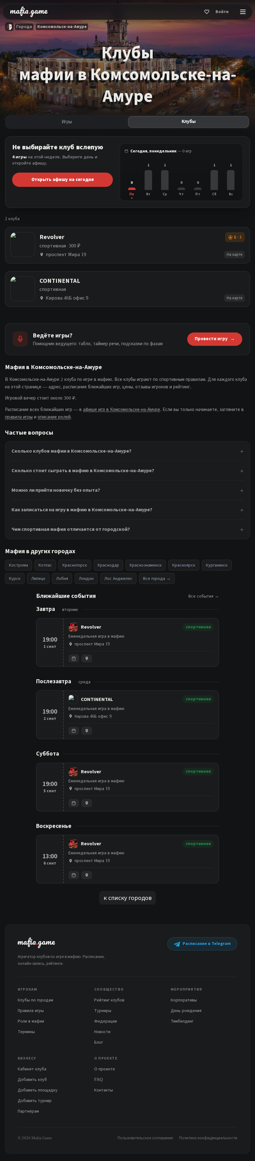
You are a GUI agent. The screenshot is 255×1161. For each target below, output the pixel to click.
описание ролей (54, 416)
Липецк (38, 578)
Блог (98, 1042)
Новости (102, 1031)
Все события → (203, 596)
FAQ (98, 1079)
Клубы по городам (35, 1000)
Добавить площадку (38, 1090)
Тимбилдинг (182, 1021)
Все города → (157, 578)
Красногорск (75, 565)
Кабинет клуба (32, 1069)
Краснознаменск (146, 565)
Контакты (103, 1090)
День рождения (186, 1010)
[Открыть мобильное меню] (242, 11)
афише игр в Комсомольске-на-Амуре (121, 409)
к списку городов (127, 897)
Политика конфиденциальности (208, 1138)
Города (24, 27)
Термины (26, 1031)
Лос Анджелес (118, 578)
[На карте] (86, 658)
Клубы (189, 121)
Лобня (62, 578)
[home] (29, 11)
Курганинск (217, 565)
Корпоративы (184, 1000)
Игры (67, 121)
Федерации (105, 1021)
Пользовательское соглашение (145, 1138)
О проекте (104, 1069)
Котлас (45, 565)
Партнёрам (28, 1111)
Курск (15, 578)
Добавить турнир (35, 1100)
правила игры (19, 416)
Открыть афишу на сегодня (62, 179)
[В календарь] (73, 658)
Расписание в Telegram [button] (207, 944)
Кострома (18, 565)
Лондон (86, 578)
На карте (234, 254)
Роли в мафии (31, 1021)
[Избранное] (207, 12)
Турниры (102, 1010)
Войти (222, 12)
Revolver (91, 627)
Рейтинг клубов (109, 1000)
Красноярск (183, 565)
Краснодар (108, 565)
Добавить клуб (32, 1079)
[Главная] (9, 26)
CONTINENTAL (97, 699)
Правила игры (31, 1010)
